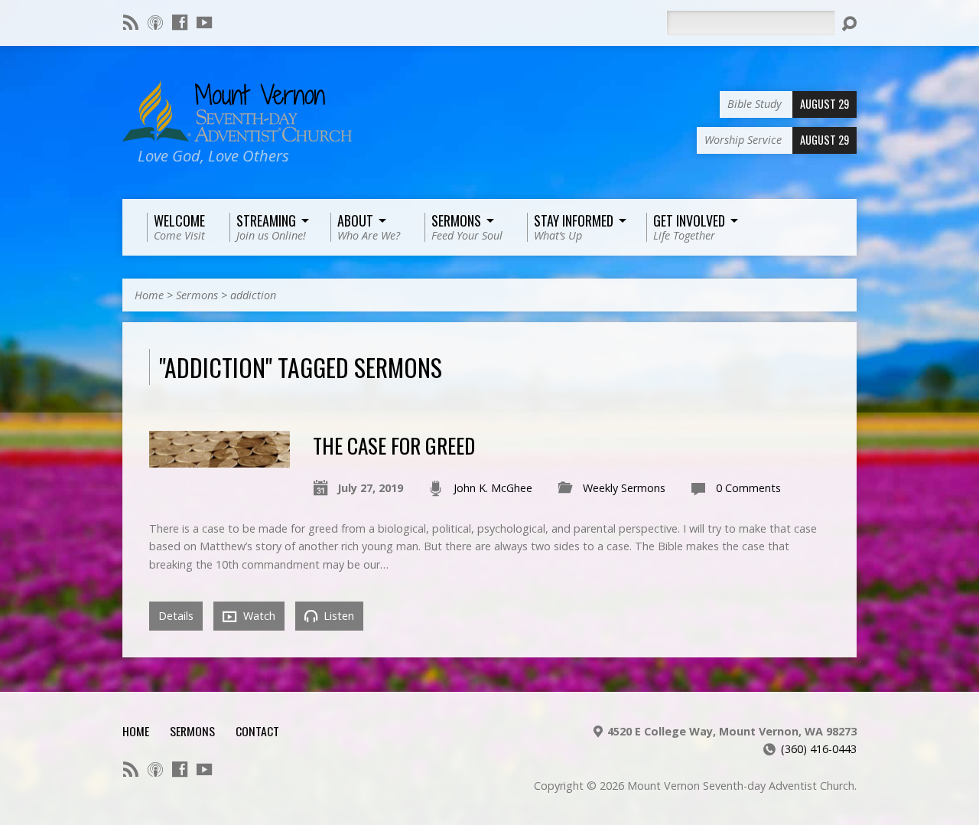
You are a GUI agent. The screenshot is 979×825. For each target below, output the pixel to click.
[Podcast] (155, 22)
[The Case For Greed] (219, 459)
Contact (257, 731)
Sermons (197, 295)
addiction (253, 295)
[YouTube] (204, 22)
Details (176, 615)
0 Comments (748, 488)
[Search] (849, 23)
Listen (337, 615)
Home (149, 295)
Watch (257, 615)
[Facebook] (179, 22)
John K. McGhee (493, 488)
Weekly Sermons (624, 488)
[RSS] (130, 22)
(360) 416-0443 (819, 749)
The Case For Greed (394, 445)
